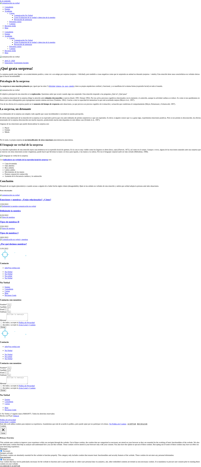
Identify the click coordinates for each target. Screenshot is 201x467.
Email (2, 309)
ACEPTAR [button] (131, 424)
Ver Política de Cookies (117, 424)
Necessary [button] (4, 449)
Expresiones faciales (21, 63)
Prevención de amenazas (23, 20)
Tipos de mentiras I (9, 233)
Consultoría (9, 7)
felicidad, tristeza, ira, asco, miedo (61, 86)
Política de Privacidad (27, 323)
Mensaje (3, 320)
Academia (8, 11)
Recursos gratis (10, 26)
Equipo (7, 9)
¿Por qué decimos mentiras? (13, 244)
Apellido (3, 307)
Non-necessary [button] (5, 457)
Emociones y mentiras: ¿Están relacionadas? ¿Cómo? (25, 199)
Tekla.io (16, 416)
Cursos (11, 13)
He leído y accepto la (19, 323)
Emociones (9, 63)
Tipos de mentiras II (9, 222)
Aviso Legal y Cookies (27, 325)
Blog (6, 28)
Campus (12, 24)
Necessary (6, 451)
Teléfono (3, 312)
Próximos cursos (15, 22)
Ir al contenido (5, 1)
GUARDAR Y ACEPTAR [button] (10, 466)
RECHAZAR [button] (142, 424)
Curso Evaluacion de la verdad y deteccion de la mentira (34, 17)
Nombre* (3, 305)
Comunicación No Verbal (23, 15)
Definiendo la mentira (10, 211)
